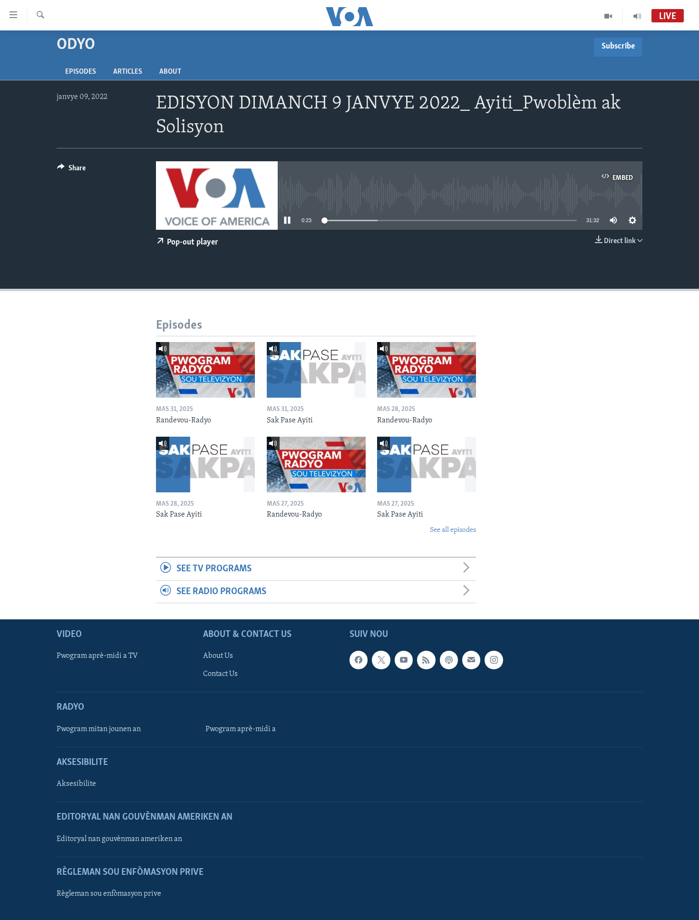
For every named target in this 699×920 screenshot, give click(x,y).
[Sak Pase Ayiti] (316, 370)
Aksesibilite (76, 784)
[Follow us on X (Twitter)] (381, 660)
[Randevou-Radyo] (205, 370)
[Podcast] (449, 660)
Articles (127, 72)
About (170, 72)
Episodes (80, 72)
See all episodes (453, 530)
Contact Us (220, 674)
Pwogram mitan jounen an (99, 729)
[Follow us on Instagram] (494, 660)
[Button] (71, 170)
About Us (218, 656)
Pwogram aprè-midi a (240, 729)
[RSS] (426, 660)
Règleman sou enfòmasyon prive (109, 894)
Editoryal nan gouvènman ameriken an (119, 838)
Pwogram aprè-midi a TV (97, 656)
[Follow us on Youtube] (404, 660)
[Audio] (637, 16)
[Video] (608, 16)
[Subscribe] (471, 660)
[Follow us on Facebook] (359, 660)
